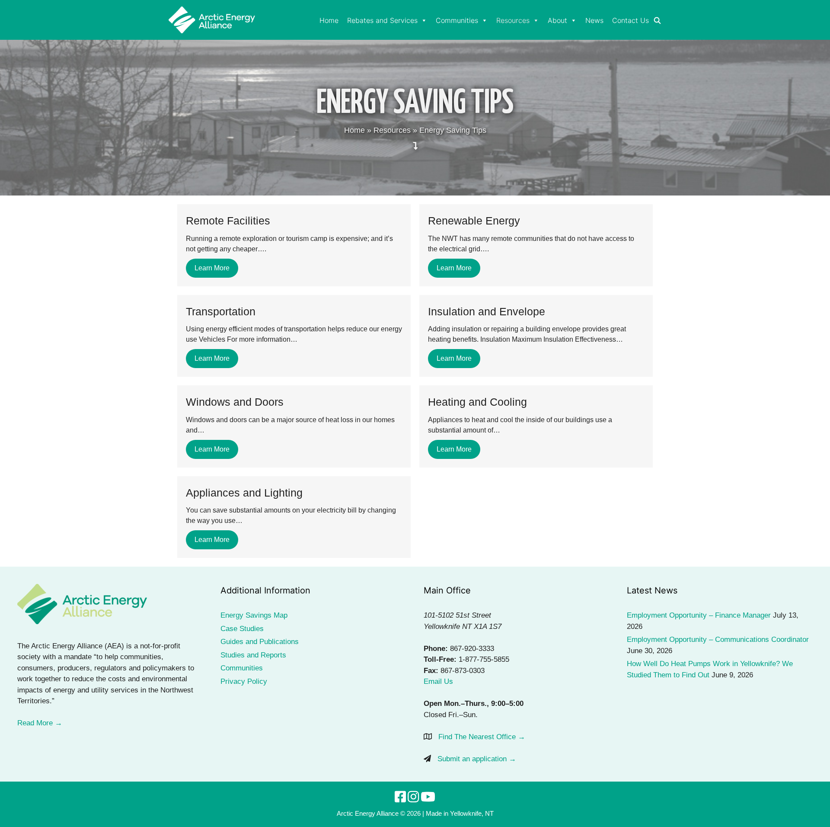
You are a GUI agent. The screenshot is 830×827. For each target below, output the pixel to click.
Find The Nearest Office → (481, 737)
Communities (457, 20)
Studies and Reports (253, 655)
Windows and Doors (235, 402)
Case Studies (242, 629)
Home (328, 20)
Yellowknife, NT (472, 813)
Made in (437, 813)
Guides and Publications (259, 642)
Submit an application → (476, 759)
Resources (513, 20)
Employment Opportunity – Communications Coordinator (718, 639)
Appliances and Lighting (244, 493)
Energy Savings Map (253, 615)
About (557, 20)
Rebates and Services (382, 20)
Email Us (438, 681)
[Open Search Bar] (657, 20)
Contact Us (630, 20)
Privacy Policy (243, 681)
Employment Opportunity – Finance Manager (699, 615)
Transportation (220, 311)
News (594, 20)
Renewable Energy (474, 221)
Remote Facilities (228, 221)
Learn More (212, 268)
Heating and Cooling (477, 402)
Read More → (39, 723)
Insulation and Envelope (486, 311)
